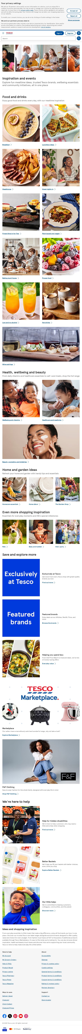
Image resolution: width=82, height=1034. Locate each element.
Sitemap (45, 959)
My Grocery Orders (9, 959)
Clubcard (5, 1000)
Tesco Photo (6, 979)
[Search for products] (79, 38)
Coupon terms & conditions (52, 979)
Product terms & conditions (52, 975)
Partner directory (48, 987)
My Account (6, 955)
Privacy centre (7, 971)
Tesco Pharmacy (8, 975)
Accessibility (46, 955)
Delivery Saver (7, 996)
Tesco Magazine (8, 983)
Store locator (46, 1000)
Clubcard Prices (8, 1008)
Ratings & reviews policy (50, 983)
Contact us (46, 996)
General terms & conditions (52, 971)
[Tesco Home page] (9, 33)
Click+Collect (7, 1004)
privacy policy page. (27, 10)
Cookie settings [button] (47, 967)
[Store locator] (79, 33)
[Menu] (3, 33)
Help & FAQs (7, 963)
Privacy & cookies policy (50, 963)
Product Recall (7, 967)
